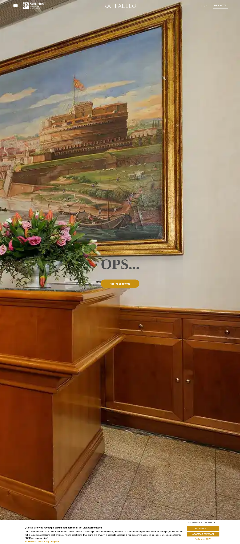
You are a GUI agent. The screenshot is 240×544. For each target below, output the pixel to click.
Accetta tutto (203, 528)
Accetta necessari (203, 534)
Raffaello (120, 5)
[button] (15, 5)
